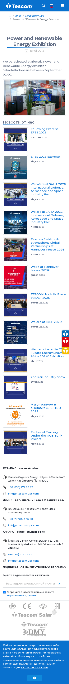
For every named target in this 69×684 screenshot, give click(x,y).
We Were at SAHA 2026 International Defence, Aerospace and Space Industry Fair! (48, 189)
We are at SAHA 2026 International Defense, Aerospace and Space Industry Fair (47, 217)
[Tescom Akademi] (34, 623)
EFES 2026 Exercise (45, 156)
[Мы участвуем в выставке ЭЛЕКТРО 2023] (17, 415)
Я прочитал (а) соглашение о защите (30, 594)
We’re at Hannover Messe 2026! (45, 268)
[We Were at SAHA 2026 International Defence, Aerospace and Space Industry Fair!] (17, 194)
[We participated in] (17, 360)
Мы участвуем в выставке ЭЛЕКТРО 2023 (46, 408)
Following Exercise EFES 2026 (45, 130)
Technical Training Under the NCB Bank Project (46, 435)
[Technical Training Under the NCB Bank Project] (17, 442)
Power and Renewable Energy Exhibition (34, 41)
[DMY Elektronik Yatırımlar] (34, 632)
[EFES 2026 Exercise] (17, 167)
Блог (18, 15)
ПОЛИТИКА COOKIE (34, 667)
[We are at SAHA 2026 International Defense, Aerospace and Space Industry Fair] (17, 222)
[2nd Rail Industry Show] (17, 387)
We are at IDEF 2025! (46, 322)
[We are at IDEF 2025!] (17, 332)
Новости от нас (34, 15)
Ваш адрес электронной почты (30, 583)
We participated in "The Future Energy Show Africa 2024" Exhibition (48, 353)
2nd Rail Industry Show (48, 377)
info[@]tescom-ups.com (23, 493)
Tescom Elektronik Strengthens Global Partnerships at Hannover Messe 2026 (47, 244)
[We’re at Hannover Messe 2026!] (17, 277)
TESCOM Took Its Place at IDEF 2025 (48, 295)
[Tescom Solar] (34, 613)
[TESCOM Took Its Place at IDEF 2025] (17, 305)
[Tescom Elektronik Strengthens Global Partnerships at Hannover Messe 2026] (17, 250)
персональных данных (21, 595)
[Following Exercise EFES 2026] (17, 139)
